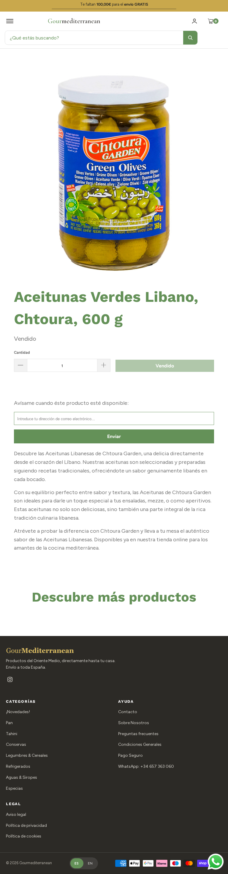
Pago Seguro (130, 755)
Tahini (11, 733)
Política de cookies (23, 836)
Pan (9, 722)
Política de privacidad (26, 825)
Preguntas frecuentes (138, 733)
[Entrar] (194, 21)
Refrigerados (18, 766)
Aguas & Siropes (21, 777)
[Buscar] (190, 38)
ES (77, 863)
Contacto (127, 711)
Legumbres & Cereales (27, 755)
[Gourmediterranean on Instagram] (10, 680)
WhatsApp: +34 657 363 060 (146, 766)
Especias (14, 788)
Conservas (16, 744)
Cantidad (22, 352)
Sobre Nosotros (133, 722)
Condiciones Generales (140, 744)
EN (90, 863)
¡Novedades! (18, 711)
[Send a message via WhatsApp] (215, 861)
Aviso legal (16, 814)
